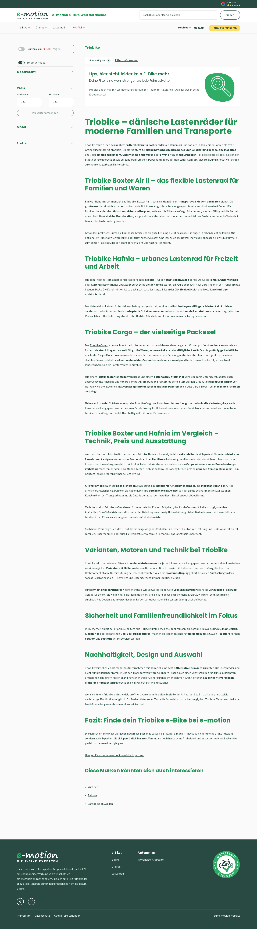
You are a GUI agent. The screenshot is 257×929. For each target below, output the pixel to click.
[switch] (21, 49)
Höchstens (54, 94)
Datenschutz (42, 916)
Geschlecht (26, 72)
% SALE (77, 28)
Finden (230, 15)
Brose (137, 377)
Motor (22, 127)
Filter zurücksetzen (126, 60)
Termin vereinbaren (224, 28)
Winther (93, 787)
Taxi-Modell (128, 469)
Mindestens (23, 94)
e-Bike (23, 28)
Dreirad (40, 28)
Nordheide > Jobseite (151, 860)
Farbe (22, 143)
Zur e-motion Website (227, 916)
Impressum (23, 916)
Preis (21, 88)
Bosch (162, 568)
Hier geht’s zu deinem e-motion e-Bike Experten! (114, 755)
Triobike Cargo (99, 345)
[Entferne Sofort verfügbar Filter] (108, 60)
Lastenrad (59, 28)
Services (183, 28)
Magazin (199, 28)
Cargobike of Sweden (100, 804)
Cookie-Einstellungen (67, 916)
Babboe (92, 795)
